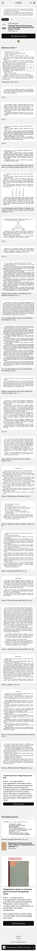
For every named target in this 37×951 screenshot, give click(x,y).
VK (18, 940)
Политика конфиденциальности (18, 942)
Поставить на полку (18, 36)
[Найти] (30, 3)
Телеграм (18, 938)
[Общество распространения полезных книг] (18, 3)
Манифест (18, 936)
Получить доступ (18, 804)
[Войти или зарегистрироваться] (34, 3)
